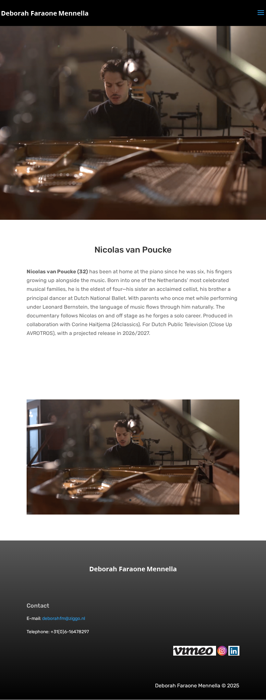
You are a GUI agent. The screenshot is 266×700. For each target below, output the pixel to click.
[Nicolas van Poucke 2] (133, 514)
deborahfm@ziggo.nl (63, 618)
